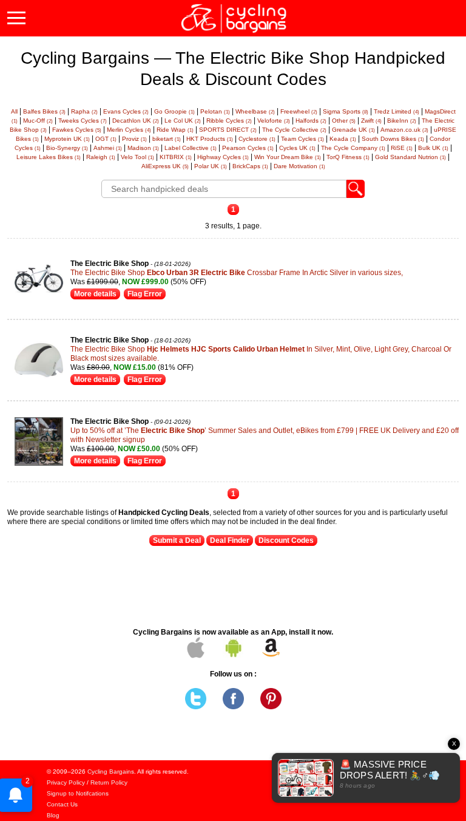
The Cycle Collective (294, 129)
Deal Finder (229, 540)
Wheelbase (255, 111)
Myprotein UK (67, 138)
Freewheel (298, 111)
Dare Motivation (299, 166)
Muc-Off (38, 120)
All (14, 111)
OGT (105, 138)
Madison (143, 148)
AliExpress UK (165, 166)
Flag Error (144, 294)
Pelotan (215, 111)
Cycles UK (297, 148)
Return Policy (108, 782)
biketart (166, 138)
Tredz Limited (396, 111)
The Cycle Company (353, 148)
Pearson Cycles (248, 148)
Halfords (310, 120)
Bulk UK (433, 148)
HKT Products (209, 138)
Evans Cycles (126, 111)
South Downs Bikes (393, 138)
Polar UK (210, 166)
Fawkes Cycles (76, 129)
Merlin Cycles (129, 129)
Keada (342, 138)
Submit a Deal (177, 540)
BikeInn (401, 120)
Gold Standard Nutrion (410, 157)
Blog (53, 815)
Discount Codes (286, 540)
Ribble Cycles (229, 120)
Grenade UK (353, 129)
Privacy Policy (66, 782)
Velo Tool (137, 157)
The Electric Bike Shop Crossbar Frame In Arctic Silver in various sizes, (236, 272)
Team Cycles (302, 138)
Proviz (134, 138)
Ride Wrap (175, 129)
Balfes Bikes (44, 111)
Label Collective (190, 148)
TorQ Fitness (348, 157)
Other (344, 120)
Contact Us (62, 804)
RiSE (402, 148)
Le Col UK (182, 120)
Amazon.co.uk (404, 129)
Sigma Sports (345, 111)
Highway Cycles (223, 157)
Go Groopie (174, 111)
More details (95, 294)
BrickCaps (250, 166)
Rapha (84, 111)
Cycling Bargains (110, 771)
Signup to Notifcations (78, 793)
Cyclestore (256, 138)
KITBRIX (176, 157)
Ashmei (107, 148)
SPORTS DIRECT (228, 129)
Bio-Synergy (67, 148)
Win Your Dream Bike (287, 157)
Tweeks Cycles (82, 120)
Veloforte (273, 120)
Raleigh (100, 157)
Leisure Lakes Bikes (48, 157)
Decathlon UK (135, 120)
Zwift (371, 120)
